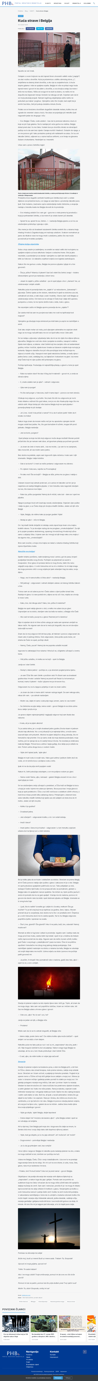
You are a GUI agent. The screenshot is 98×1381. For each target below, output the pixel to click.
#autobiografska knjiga (57, 1301)
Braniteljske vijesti (32, 1364)
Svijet (28, 1362)
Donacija (21, 1062)
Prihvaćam (58, 1378)
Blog (26, 11)
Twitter (40, 28)
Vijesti (28, 1357)
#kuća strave (71, 1301)
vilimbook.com (26, 1295)
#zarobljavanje (43, 1301)
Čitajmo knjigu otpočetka (28, 244)
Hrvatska (29, 1359)
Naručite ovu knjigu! (26, 551)
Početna (20, 11)
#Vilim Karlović (23, 1301)
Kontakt (53, 1355)
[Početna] (21, 3)
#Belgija (33, 1301)
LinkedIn (49, 28)
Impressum (54, 1357)
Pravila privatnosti (49, 1371)
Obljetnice (29, 1367)
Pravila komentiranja (37, 1371)
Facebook (30, 28)
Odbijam (68, 1378)
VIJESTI (32, 11)
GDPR (57, 1371)
